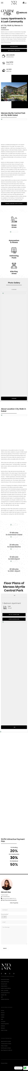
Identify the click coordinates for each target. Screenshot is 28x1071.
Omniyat (3, 1021)
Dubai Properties (5, 1023)
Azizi (2, 1019)
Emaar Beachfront (5, 992)
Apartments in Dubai (6, 1041)
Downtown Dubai (5, 979)
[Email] (13, 973)
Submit (5, 948)
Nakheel (3, 1026)
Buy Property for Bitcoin (6, 1050)
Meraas (2, 1012)
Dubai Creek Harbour (6, 988)
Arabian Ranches (5, 999)
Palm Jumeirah (4, 990)
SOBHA (2, 1017)
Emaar (2, 1010)
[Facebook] (1, 973)
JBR (2, 997)
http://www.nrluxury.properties (9, 900)
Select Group (4, 1030)
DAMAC (2, 1015)
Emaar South (4, 984)
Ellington (3, 1028)
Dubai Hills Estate (5, 981)
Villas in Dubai (4, 1046)
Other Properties (14, 903)
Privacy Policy (4, 1063)
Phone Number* (5, 916)
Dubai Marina (4, 986)
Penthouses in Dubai (6, 1048)
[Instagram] (9, 973)
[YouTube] (5, 973)
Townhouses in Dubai (6, 1043)
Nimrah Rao (6, 892)
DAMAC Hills (3, 995)
